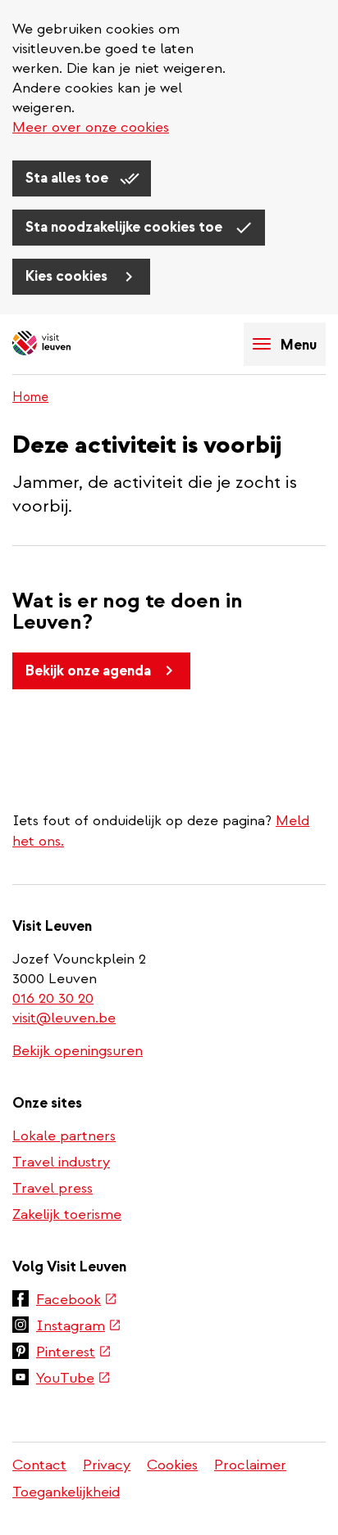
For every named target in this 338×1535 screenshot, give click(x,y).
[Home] (69, 344)
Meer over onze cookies (90, 127)
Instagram (78, 1327)
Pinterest (74, 1353)
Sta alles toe (68, 178)
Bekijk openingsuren (77, 1050)
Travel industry (61, 1162)
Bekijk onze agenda (88, 670)
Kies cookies (68, 276)
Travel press (52, 1188)
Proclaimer (250, 1465)
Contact (39, 1465)
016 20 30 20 (53, 998)
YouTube (73, 1379)
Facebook (76, 1301)
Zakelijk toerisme (66, 1214)
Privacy (106, 1465)
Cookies (172, 1465)
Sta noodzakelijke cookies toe (125, 227)
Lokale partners (64, 1135)
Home (30, 397)
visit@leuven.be (64, 1018)
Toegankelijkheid (66, 1492)
